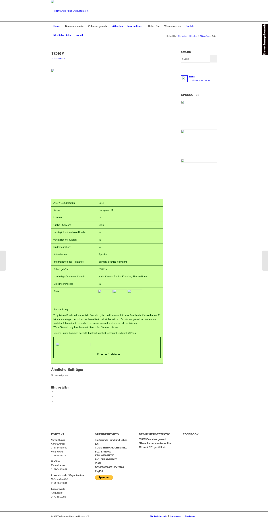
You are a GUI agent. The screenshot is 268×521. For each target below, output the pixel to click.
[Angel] (265, 261)
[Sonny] (3, 261)
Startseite (182, 36)
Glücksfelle (204, 36)
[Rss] (214, 516)
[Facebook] (203, 516)
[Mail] (208, 516)
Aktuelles (193, 36)
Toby (58, 53)
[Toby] (107, 129)
